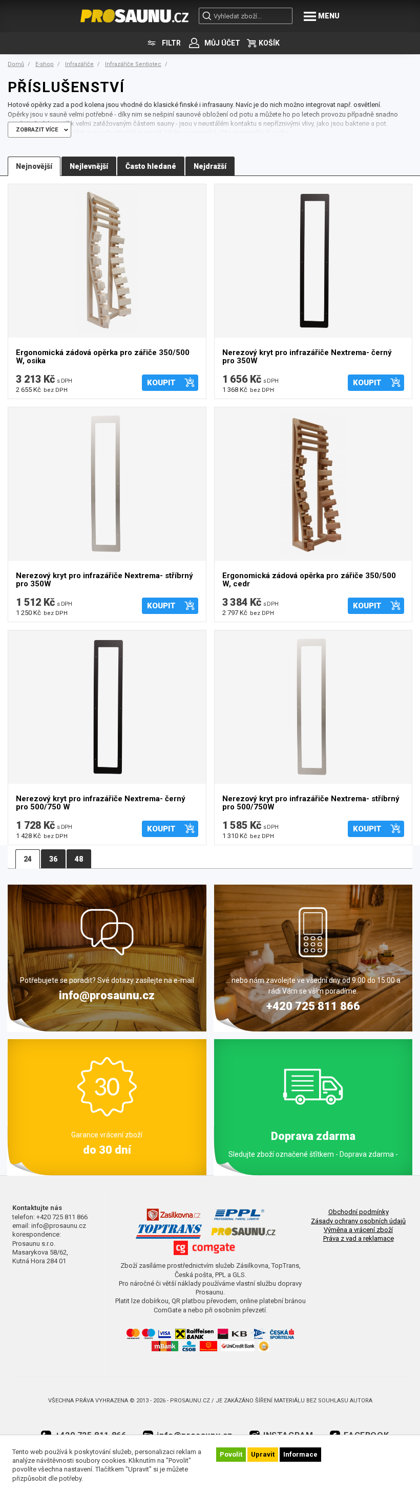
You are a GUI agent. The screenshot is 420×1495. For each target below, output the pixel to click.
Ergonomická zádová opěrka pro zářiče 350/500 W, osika (103, 356)
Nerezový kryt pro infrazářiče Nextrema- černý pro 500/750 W (100, 803)
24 (28, 859)
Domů (16, 64)
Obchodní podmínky (358, 1212)
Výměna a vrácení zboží (358, 1230)
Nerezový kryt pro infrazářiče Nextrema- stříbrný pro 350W (104, 579)
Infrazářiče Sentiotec (133, 64)
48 (79, 859)
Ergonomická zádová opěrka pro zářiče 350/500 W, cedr (309, 579)
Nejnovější (34, 166)
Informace (300, 1454)
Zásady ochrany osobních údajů (358, 1221)
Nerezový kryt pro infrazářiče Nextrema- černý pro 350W (307, 356)
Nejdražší (210, 166)
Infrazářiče (79, 64)
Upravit (263, 1454)
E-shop (44, 64)
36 (53, 859)
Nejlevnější (89, 166)
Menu (329, 16)
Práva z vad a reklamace (358, 1238)
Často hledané (150, 166)
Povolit (231, 1454)
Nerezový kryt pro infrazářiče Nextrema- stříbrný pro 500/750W (311, 803)
